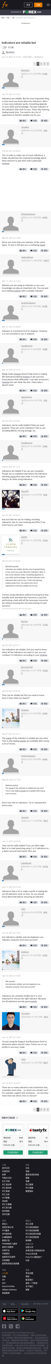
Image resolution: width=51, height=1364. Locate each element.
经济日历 (6, 1168)
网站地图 (25, 1304)
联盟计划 (6, 1240)
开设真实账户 (13, 1152)
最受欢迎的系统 (32, 1174)
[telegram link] (18, 1326)
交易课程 (6, 1260)
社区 (27, 1168)
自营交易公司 (7, 1227)
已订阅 (11, 47)
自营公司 (29, 1247)
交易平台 (6, 1250)
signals (23, 741)
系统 (27, 1171)
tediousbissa (27, 257)
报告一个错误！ (32, 1283)
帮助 (27, 1276)
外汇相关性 (7, 1188)
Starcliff (24, 491)
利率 (4, 1174)
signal (42, 245)
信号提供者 (7, 1234)
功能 (4, 1276)
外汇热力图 (7, 1208)
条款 (4, 1304)
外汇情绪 (29, 1188)
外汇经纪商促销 (32, 1237)
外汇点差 (29, 1224)
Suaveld (24, 817)
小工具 (5, 1273)
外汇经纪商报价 (32, 1227)
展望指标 (29, 1191)
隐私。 (13, 1304)
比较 (27, 1260)
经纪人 (5, 1224)
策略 (27, 1178)
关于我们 (29, 1286)
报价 (24, 121)
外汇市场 (6, 1181)
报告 (45, 121)
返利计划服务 (7, 1247)
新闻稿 (28, 1240)
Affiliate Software (9, 1290)
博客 (27, 1290)
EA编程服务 (7, 1237)
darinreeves (26, 397)
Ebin (23, 909)
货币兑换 (6, 1214)
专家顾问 (6, 1254)
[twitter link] (11, 1326)
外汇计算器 (7, 1204)
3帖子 (45, 1063)
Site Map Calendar (41, 1304)
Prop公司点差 (31, 1254)
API (3, 1280)
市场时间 (6, 1171)
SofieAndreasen (28, 214)
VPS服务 (5, 1230)
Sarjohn (24, 621)
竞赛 (27, 1181)
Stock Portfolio (8, 1286)
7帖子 (45, 821)
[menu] (48, 5)
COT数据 (6, 1198)
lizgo (23, 1059)
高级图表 (6, 1293)
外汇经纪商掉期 (32, 1230)
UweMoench (26, 346)
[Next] (47, 64)
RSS (3, 1283)
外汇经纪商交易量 (33, 1234)
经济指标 (6, 1211)
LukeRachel (26, 863)
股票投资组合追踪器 (10, 1263)
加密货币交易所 (8, 1257)
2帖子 (46, 1017)
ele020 (24, 537)
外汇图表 (29, 1184)
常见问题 (29, 1273)
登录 (28, 5)
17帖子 (46, 260)
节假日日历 (7, 1178)
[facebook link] (4, 1326)
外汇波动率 (7, 1184)
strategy (5, 163)
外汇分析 (6, 1194)
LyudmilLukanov (28, 303)
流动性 (5, 1201)
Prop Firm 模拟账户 (34, 1257)
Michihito (10, 52)
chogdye (25, 127)
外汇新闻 (6, 1191)
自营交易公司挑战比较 (35, 1250)
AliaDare (25, 710)
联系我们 (29, 1280)
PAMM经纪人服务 (9, 1244)
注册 (38, 5)
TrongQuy (25, 1013)
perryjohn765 (27, 667)
